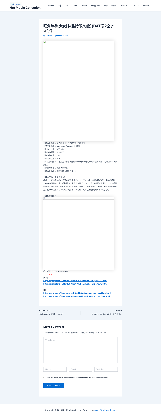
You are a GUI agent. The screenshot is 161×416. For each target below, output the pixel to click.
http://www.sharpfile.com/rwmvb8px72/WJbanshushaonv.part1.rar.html (77, 293)
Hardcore (135, 5)
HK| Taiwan (63, 5)
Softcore (123, 5)
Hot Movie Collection (25, 7)
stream (146, 5)
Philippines (95, 5)
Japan (74, 5)
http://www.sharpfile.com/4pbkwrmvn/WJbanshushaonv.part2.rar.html (76, 296)
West (113, 5)
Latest (51, 5)
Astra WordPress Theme (105, 410)
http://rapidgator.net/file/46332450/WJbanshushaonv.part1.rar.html (75, 280)
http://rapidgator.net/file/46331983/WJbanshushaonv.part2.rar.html (75, 284)
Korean (84, 5)
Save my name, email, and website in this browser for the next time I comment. (77, 378)
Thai (106, 5)
